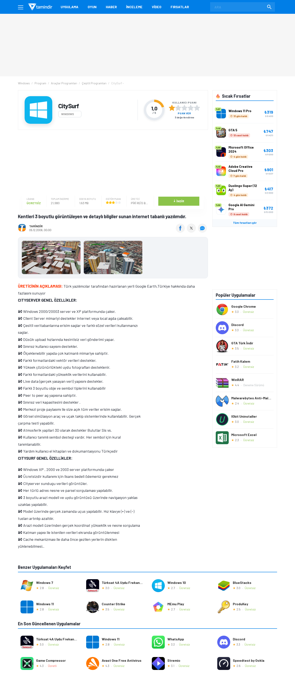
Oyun (92, 7)
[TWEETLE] (192, 231)
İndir (178, 201)
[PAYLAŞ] (181, 231)
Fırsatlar (180, 7)
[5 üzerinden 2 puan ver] (178, 108)
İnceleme (134, 7)
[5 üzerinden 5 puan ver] (197, 108)
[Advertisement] (111, 163)
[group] (113, 258)
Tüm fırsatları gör (245, 222)
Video (156, 7)
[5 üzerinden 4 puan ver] (191, 108)
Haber (111, 7)
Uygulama (69, 7)
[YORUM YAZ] (203, 231)
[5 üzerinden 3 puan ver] (184, 108)
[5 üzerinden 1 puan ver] (172, 108)
